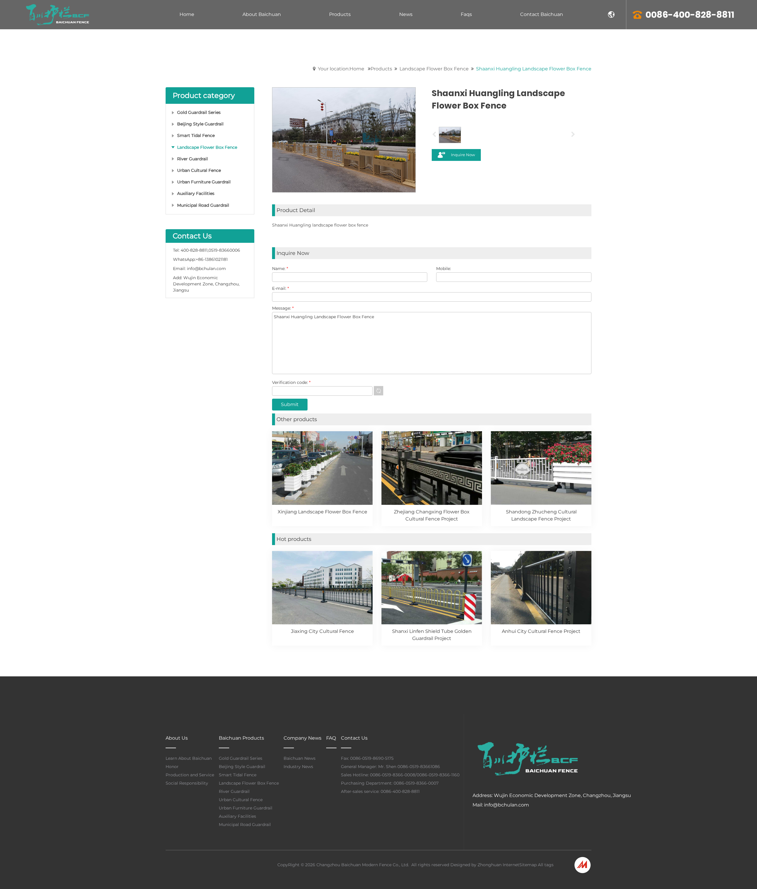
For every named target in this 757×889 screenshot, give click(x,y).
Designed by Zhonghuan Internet (484, 864)
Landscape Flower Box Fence (434, 69)
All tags (546, 864)
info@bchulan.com (206, 268)
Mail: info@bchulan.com (501, 805)
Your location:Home (341, 69)
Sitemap (528, 864)
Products (381, 69)
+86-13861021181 (212, 259)
